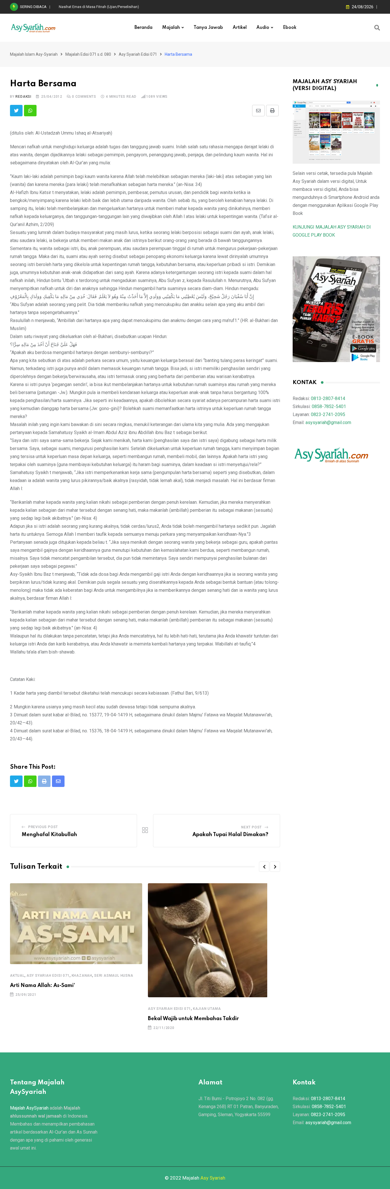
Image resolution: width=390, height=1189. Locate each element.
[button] (264, 867)
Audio (262, 27)
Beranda (143, 27)
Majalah (171, 27)
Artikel (240, 27)
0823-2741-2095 (328, 414)
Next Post (251, 827)
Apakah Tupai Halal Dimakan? (230, 834)
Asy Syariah (212, 1178)
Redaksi (23, 97)
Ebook (289, 27)
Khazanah (82, 976)
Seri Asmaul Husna (113, 976)
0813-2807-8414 (328, 398)
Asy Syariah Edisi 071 (48, 976)
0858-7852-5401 (329, 406)
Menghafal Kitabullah (49, 834)
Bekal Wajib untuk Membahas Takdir (193, 1018)
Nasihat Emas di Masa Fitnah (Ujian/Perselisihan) (99, 7)
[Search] (377, 27)
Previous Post (43, 827)
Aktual (17, 976)
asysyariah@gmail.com (328, 422)
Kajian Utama (207, 1009)
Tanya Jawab (208, 27)
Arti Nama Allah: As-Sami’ (42, 985)
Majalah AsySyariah (29, 1108)
